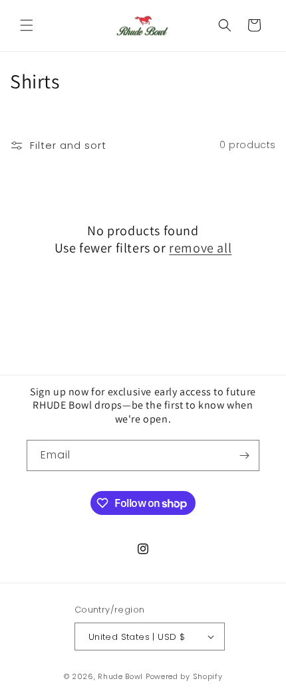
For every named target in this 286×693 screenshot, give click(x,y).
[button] (26, 25)
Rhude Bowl (120, 676)
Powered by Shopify (184, 676)
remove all (200, 247)
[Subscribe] (244, 455)
